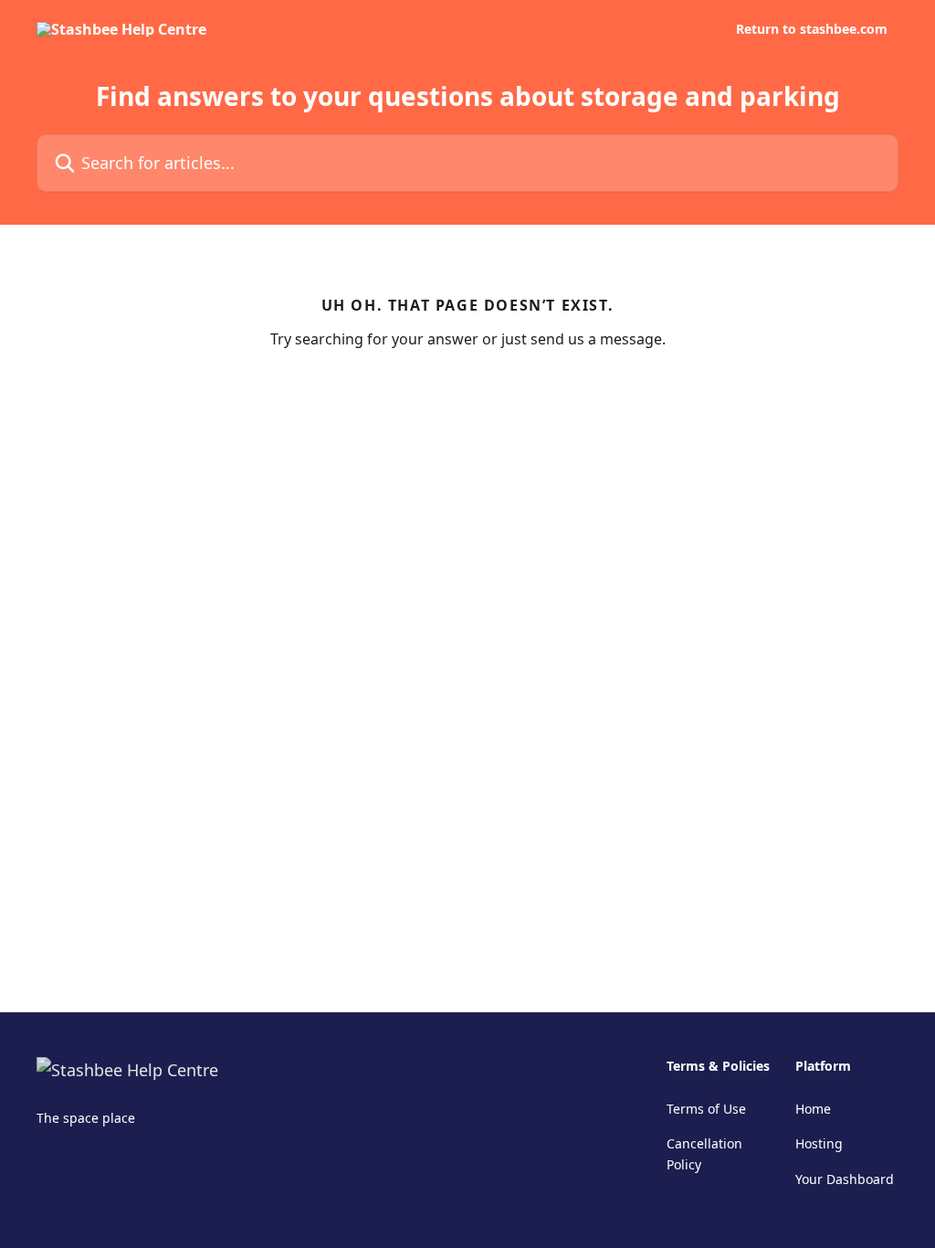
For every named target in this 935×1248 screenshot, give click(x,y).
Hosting (819, 1143)
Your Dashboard (844, 1179)
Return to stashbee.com (812, 29)
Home (813, 1108)
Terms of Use (706, 1108)
